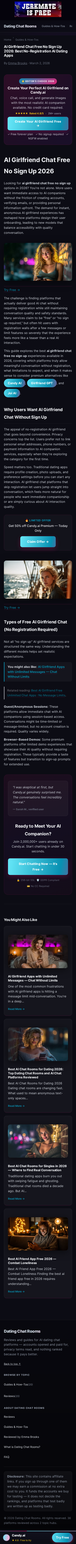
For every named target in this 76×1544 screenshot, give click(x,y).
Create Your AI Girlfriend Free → (38, 123)
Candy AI (14, 383)
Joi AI (12, 393)
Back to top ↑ (12, 1363)
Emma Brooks (17, 63)
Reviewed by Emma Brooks (21, 1436)
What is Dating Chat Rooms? (22, 1446)
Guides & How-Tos (53, 26)
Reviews (12, 1396)
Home (7, 39)
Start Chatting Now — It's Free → (38, 866)
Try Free (62, 1537)
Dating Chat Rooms (20, 26)
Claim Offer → (38, 542)
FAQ (6, 1457)
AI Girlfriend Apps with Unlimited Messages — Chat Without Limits (36, 672)
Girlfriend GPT (42, 383)
